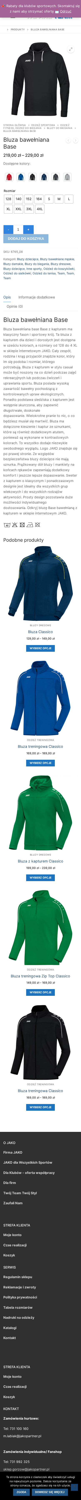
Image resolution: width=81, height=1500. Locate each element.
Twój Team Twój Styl (20, 1193)
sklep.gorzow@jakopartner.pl (26, 1469)
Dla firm (9, 1183)
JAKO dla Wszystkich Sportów (27, 1162)
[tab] (7, 297)
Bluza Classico (40, 632)
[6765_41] (67, 177)
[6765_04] (21, 177)
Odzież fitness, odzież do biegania (36, 127)
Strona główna (14, 125)
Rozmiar (10, 191)
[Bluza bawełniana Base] (68, 141)
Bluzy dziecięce (27, 259)
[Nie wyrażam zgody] (74, 1487)
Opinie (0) (15, 306)
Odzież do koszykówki (58, 268)
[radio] (8, 199)
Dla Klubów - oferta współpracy (29, 1173)
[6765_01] (9, 177)
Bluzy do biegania (59, 128)
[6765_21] (56, 177)
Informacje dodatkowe (36, 297)
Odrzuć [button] (65, 11)
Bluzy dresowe (61, 264)
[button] (71, 49)
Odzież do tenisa (44, 273)
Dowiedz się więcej (49, 1492)
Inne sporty (34, 268)
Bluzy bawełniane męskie (57, 259)
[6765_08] (32, 177)
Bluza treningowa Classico (40, 746)
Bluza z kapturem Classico (40, 861)
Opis (7, 297)
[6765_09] (44, 177)
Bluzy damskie (13, 264)
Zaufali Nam (13, 1203)
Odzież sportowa (43, 125)
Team (61, 273)
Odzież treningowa (40, 740)
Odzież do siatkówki (17, 273)
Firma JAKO (12, 1152)
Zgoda (21, 1492)
